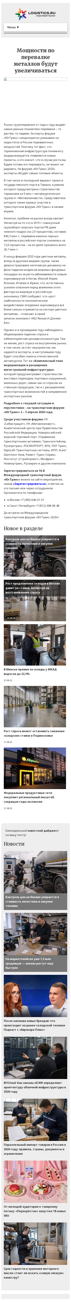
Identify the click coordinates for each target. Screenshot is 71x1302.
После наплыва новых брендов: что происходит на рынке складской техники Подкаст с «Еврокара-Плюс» (34, 1025)
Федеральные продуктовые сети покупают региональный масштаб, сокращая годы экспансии (29, 797)
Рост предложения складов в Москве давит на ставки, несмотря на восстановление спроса (33, 588)
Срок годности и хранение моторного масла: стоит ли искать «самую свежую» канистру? (34, 1273)
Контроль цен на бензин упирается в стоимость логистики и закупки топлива (32, 543)
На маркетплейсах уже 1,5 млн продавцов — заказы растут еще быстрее (29, 963)
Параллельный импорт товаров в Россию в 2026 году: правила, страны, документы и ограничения (35, 1149)
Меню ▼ (13, 27)
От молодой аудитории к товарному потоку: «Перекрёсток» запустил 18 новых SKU (35, 1211)
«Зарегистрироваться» (30, 484)
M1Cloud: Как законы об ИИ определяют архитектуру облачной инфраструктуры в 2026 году (35, 1087)
